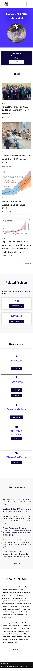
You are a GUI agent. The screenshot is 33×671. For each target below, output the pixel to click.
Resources (16, 344)
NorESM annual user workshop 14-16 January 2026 (14, 204)
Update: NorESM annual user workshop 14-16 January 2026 (16, 159)
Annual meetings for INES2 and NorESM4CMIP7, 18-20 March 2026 (15, 110)
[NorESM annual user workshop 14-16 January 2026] (16, 183)
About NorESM (16, 579)
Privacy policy (5, 663)
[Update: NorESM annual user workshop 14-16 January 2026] (16, 135)
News (16, 73)
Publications (16, 487)
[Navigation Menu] (28, 4)
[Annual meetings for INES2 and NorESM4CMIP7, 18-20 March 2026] (16, 91)
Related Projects (16, 282)
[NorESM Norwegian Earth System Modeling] (5, 4)
